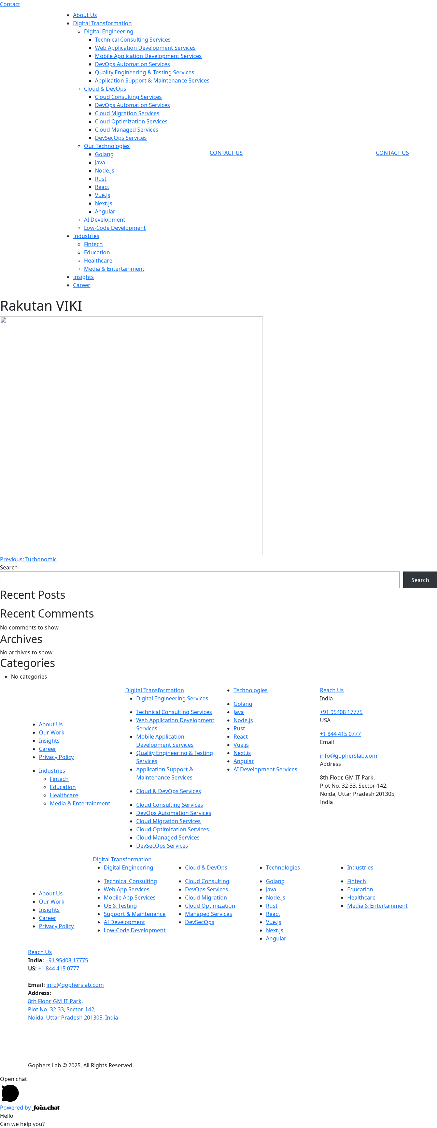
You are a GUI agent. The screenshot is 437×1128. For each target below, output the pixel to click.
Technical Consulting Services (133, 39)
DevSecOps (199, 922)
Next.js (103, 203)
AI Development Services (265, 769)
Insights (83, 277)
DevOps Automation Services (132, 64)
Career (81, 285)
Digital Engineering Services (172, 698)
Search (9, 567)
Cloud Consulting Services (128, 97)
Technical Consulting (130, 881)
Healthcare (98, 260)
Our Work (52, 732)
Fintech (93, 244)
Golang (104, 154)
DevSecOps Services (121, 138)
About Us (85, 15)
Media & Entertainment (114, 268)
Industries (86, 236)
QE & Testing (120, 905)
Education (97, 252)
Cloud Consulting (207, 881)
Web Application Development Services (145, 47)
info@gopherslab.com (348, 755)
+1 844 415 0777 (340, 734)
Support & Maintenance (135, 914)
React (102, 187)
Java (100, 162)
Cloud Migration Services (127, 113)
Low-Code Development (115, 228)
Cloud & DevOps (105, 88)
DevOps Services (206, 889)
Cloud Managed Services (126, 129)
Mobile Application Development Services (148, 56)
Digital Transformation (102, 23)
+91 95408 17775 (341, 712)
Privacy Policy (56, 757)
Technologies (251, 690)
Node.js (104, 170)
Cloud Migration (206, 897)
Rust (101, 178)
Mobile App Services (130, 897)
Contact (10, 4)
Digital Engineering (108, 31)
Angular (105, 211)
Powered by (16, 1107)
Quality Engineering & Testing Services (144, 72)
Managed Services (208, 914)
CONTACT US (226, 153)
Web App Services (127, 889)
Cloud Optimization (210, 905)
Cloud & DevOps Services (168, 791)
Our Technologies (107, 146)
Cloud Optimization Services (131, 121)
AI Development (104, 219)
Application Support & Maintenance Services (152, 80)
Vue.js (102, 195)
